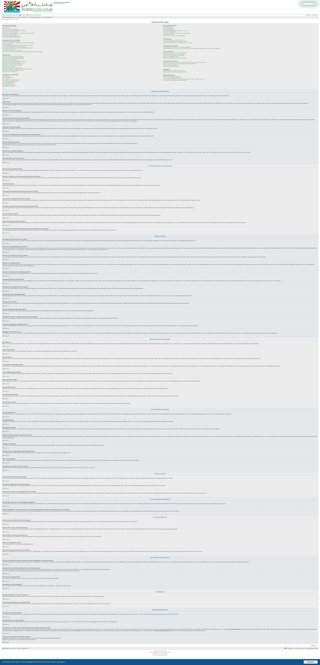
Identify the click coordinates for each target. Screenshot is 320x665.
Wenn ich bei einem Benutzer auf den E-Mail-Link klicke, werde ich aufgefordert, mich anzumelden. (22, 51)
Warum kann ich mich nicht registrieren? (11, 29)
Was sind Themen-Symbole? (8, 86)
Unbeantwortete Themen (7, 19)
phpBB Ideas (67, 621)
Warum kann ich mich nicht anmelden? (10, 31)
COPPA (77, 119)
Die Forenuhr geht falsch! (8, 44)
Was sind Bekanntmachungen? (9, 82)
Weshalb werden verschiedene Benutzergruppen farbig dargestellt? (176, 33)
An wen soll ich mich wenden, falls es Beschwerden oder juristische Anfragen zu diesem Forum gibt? (183, 78)
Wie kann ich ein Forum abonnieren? (170, 65)
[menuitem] (28, 15)
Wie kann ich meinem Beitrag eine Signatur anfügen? (13, 58)
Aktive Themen (15, 19)
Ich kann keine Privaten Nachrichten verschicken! (173, 40)
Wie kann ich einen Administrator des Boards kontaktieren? (175, 80)
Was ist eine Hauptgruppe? (168, 34)
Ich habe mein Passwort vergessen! (10, 34)
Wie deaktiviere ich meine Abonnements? (171, 66)
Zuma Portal (163, 650)
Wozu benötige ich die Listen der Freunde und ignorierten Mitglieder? (177, 47)
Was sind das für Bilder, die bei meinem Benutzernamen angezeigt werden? (18, 47)
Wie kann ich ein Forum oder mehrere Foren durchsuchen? (175, 52)
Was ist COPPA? (6, 28)
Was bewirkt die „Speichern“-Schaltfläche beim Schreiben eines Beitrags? (17, 69)
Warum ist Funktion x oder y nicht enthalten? (172, 77)
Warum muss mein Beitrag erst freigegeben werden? (13, 70)
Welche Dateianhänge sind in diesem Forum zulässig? (174, 70)
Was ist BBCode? (6, 76)
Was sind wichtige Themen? (8, 83)
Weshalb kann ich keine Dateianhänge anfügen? (12, 65)
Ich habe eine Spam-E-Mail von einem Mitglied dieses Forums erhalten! (177, 42)
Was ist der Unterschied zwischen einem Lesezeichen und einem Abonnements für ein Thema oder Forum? (185, 62)
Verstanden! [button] (310, 662)
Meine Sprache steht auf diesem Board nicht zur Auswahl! (14, 46)
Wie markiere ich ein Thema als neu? (10, 71)
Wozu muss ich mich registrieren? (9, 26)
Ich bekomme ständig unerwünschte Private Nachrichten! (174, 41)
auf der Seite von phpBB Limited (139, 614)
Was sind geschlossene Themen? (9, 84)
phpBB (155, 652)
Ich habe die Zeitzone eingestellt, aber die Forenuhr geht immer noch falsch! (18, 45)
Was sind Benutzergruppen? (169, 29)
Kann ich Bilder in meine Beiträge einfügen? (11, 79)
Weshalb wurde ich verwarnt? (9, 66)
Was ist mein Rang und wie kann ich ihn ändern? (12, 50)
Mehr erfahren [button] (61, 662)
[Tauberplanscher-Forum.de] (28, 7)
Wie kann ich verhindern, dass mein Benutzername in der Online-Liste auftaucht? (19, 42)
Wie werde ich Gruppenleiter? (169, 31)
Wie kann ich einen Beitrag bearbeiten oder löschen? (13, 57)
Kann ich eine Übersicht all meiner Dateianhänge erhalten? (175, 71)
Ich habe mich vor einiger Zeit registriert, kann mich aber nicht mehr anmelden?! (19, 33)
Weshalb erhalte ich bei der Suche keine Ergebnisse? (174, 54)
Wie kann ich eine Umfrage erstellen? (10, 60)
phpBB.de (188, 200)
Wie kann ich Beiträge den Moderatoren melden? (12, 67)
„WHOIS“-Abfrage (103, 629)
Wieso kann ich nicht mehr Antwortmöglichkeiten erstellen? (14, 61)
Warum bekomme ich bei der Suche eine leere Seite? (173, 55)
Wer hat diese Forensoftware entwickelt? (171, 76)
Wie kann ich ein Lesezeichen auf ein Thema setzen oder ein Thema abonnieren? (179, 63)
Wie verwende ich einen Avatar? (9, 49)
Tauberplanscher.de (15, 15)
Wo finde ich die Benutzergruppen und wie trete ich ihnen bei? (175, 30)
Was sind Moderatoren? (168, 28)
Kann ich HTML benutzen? (8, 77)
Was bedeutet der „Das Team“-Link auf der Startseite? (174, 35)
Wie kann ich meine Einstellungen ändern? (11, 41)
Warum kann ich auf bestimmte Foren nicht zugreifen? (13, 63)
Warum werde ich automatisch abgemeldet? (11, 35)
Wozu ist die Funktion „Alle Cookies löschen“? (12, 37)
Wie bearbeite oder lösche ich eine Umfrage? (12, 62)
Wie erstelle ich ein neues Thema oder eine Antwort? (13, 56)
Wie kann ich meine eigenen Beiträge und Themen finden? (174, 58)
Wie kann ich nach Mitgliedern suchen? (171, 56)
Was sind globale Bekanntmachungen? (10, 81)
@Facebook (23, 15)
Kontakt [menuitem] (287, 648)
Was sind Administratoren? (168, 26)
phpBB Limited (177, 200)
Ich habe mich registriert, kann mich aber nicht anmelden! (14, 30)
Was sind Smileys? (6, 78)
